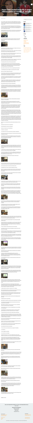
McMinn (26, 50)
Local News (4, 397)
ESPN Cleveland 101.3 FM (28, 414)
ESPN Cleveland (27, 49)
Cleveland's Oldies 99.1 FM (28, 415)
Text (24, 44)
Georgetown (30, 49)
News (30, 50)
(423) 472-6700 (16, 410)
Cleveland (25, 49)
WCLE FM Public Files (27, 418)
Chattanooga (28, 48)
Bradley (25, 48)
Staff (1, 419)
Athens (24, 47)
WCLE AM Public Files (27, 417)
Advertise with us (3, 417)
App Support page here (3, 415)
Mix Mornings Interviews (26, 43)
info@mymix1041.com (16, 411)
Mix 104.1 (28, 50)
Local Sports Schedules (26, 42)
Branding (2, 418)
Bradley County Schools (27, 47)
